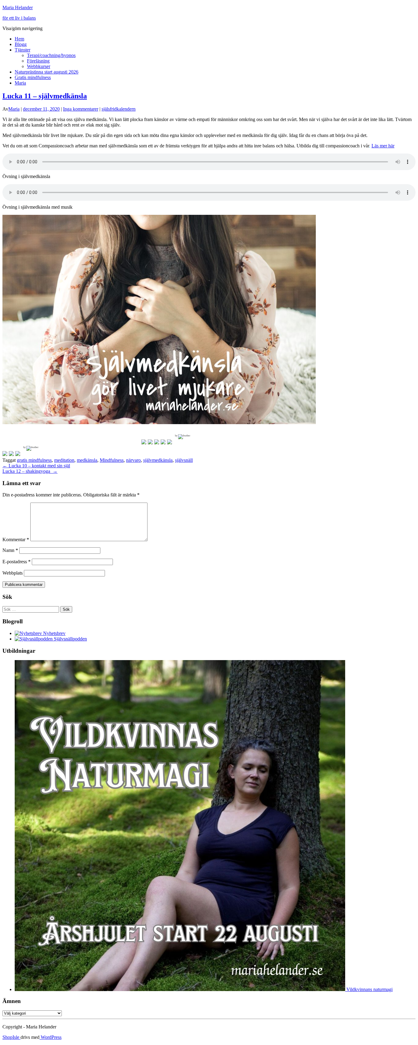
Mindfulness (112, 460)
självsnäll (184, 460)
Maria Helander (17, 7)
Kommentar (15, 539)
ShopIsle (11, 1037)
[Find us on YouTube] (163, 441)
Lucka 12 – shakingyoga (30, 471)
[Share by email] (17, 453)
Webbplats (12, 573)
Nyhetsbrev (53, 633)
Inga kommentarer (80, 109)
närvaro (133, 460)
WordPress (50, 1037)
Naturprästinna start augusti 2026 (46, 71)
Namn (10, 550)
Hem (19, 38)
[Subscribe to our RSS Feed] (156, 441)
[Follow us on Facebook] (143, 441)
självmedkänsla (158, 460)
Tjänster (22, 49)
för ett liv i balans (19, 18)
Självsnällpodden (70, 638)
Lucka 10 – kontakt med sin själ (36, 465)
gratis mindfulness (34, 460)
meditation (64, 460)
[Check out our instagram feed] (169, 441)
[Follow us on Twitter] (150, 441)
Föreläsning (38, 60)
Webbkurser (38, 66)
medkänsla (87, 460)
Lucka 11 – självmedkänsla (44, 96)
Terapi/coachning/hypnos (51, 55)
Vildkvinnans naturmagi (369, 989)
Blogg (21, 44)
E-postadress (16, 561)
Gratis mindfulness (33, 77)
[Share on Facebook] (4, 453)
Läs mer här (382, 145)
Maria (20, 83)
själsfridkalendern (119, 109)
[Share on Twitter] (11, 453)
